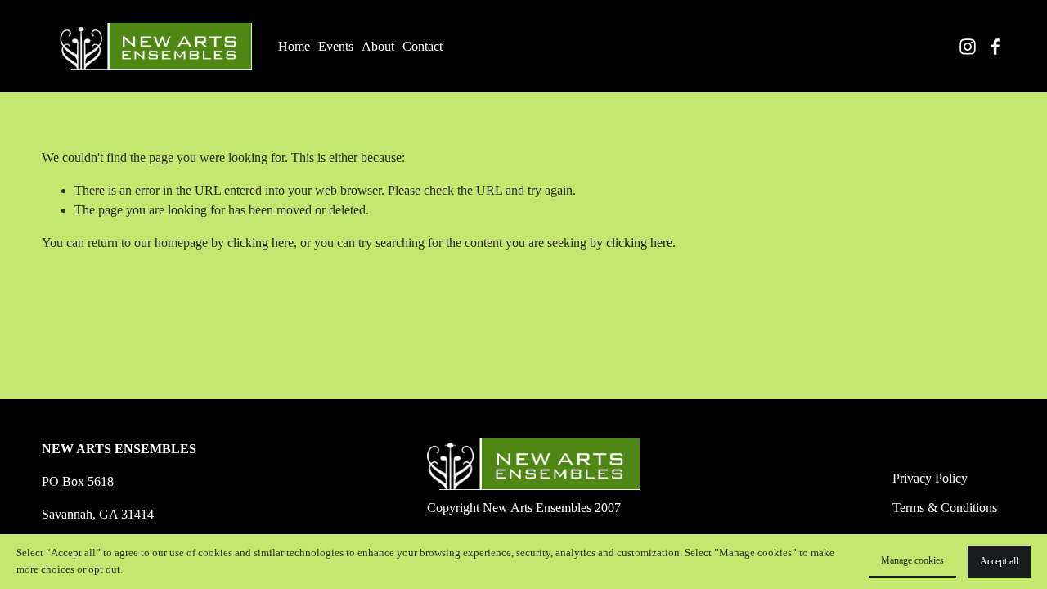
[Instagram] (967, 46)
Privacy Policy (930, 478)
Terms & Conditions (944, 508)
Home (294, 46)
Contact (422, 46)
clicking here (260, 243)
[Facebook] (995, 46)
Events (335, 46)
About (378, 46)
